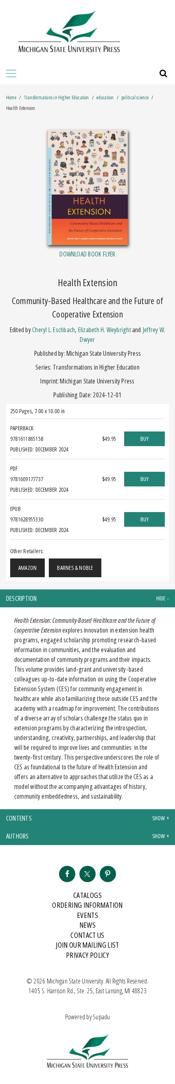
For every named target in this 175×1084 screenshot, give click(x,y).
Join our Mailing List (87, 945)
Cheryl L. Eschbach (53, 329)
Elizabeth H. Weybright (104, 329)
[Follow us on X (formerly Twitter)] (87, 874)
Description (21, 598)
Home (11, 97)
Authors (17, 836)
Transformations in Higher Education (57, 97)
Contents (19, 818)
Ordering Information (87, 905)
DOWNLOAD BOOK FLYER (87, 254)
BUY (144, 438)
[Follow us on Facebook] (67, 874)
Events (87, 915)
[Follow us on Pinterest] (108, 874)
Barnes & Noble (75, 568)
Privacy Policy (87, 955)
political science (135, 97)
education (105, 97)
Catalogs (87, 895)
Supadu (101, 1016)
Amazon (27, 568)
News (87, 925)
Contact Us (87, 935)
